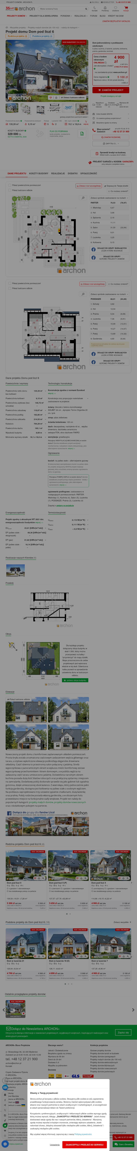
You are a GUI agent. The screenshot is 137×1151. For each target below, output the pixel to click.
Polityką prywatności (83, 1134)
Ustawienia (55, 1144)
